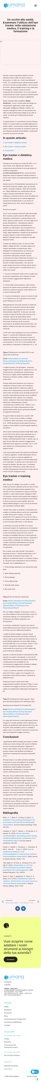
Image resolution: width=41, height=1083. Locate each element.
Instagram (8, 982)
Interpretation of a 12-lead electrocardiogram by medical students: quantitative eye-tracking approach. (17, 867)
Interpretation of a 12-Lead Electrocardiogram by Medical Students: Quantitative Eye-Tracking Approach (18, 361)
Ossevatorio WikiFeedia (13, 1022)
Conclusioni (9, 150)
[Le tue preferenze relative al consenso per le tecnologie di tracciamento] (37, 1079)
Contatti (7, 1025)
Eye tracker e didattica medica (16, 142)
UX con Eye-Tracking (12, 1055)
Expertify (7, 1042)
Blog (6, 1016)
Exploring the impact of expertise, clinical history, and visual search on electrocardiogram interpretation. (20, 881)
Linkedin (7, 985)
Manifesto (7, 1010)
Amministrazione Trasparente (15, 1019)
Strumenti (7, 1013)
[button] (35, 5)
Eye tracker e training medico (15, 146)
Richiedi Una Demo (11, 1066)
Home (6, 1007)
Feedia (6, 1039)
